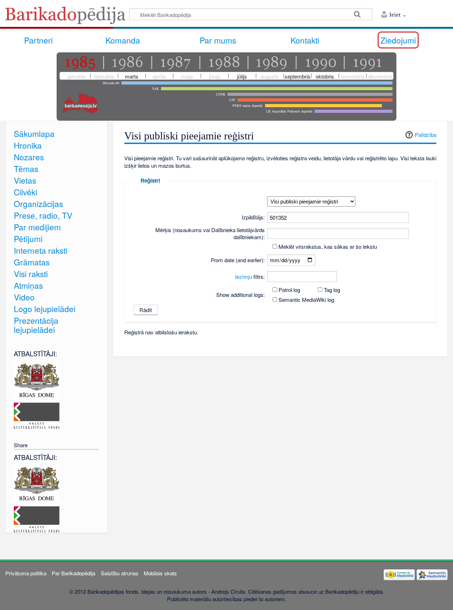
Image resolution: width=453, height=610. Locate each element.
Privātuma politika (25, 573)
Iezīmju (243, 276)
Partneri (38, 40)
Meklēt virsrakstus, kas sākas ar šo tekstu (328, 246)
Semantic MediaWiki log (306, 299)
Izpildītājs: (253, 217)
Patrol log (289, 289)
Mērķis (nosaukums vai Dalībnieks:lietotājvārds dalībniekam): (210, 233)
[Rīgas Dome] (36, 379)
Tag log (332, 289)
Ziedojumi (398, 40)
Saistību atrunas (119, 573)
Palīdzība (425, 134)
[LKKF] (36, 415)
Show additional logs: (240, 294)
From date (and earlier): (238, 260)
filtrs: (250, 276)
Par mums (218, 40)
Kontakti (305, 40)
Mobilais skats (160, 573)
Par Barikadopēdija (73, 573)
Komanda (122, 40)
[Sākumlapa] (67, 17)
